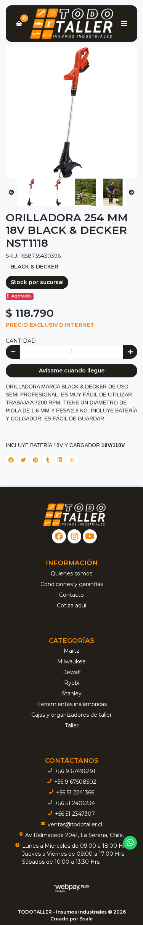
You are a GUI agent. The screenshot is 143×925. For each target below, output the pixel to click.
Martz (71, 650)
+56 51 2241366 (75, 792)
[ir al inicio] (74, 514)
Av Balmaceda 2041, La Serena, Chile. (74, 835)
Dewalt (71, 672)
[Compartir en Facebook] (11, 460)
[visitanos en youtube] (90, 536)
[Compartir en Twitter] (23, 460)
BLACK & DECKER (34, 266)
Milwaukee (71, 661)
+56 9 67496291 (75, 771)
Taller (72, 725)
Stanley (72, 693)
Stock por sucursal (37, 282)
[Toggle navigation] (124, 24)
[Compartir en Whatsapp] (72, 460)
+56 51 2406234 (75, 803)
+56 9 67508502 (75, 781)
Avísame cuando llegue (71, 370)
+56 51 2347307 (75, 813)
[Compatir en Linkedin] (60, 460)
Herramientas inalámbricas (71, 704)
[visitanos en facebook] (59, 536)
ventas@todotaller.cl (75, 824)
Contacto (71, 594)
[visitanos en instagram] (74, 536)
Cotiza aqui (71, 605)
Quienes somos (71, 573)
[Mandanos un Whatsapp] (130, 843)
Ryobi (71, 682)
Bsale (86, 919)
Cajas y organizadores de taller (71, 714)
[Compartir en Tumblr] (47, 460)
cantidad (21, 340)
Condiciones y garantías (71, 584)
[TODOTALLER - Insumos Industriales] (71, 24)
